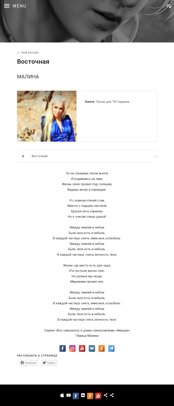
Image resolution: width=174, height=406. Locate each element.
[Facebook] (62, 348)
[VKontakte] (91, 348)
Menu (19, 5)
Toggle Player (169, 6)
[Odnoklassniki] (101, 348)
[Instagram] (72, 348)
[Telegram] (111, 348)
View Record (30, 52)
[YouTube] (82, 348)
